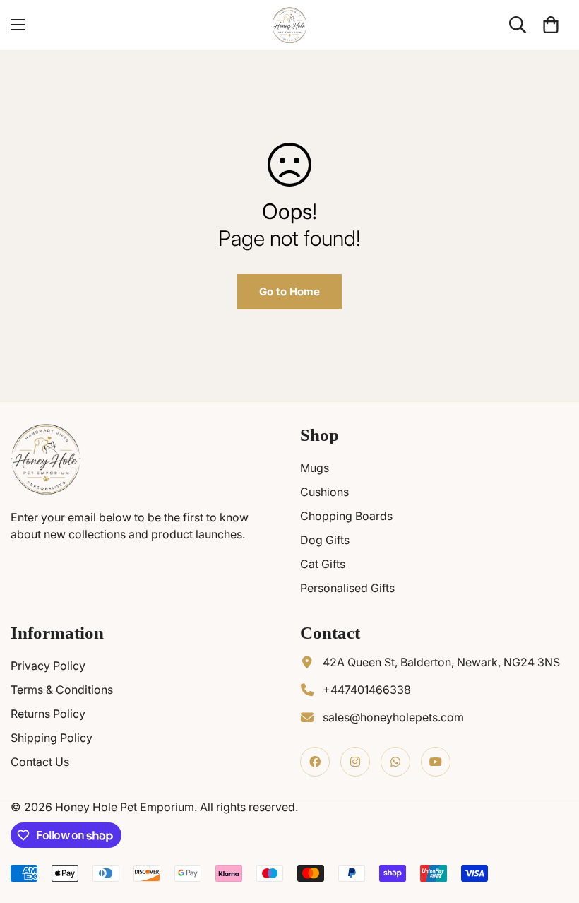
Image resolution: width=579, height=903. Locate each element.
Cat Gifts (322, 564)
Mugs (314, 468)
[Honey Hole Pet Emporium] (289, 25)
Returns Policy (48, 714)
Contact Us (40, 762)
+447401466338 (367, 690)
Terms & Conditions (62, 690)
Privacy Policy (48, 666)
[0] (550, 24)
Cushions (324, 492)
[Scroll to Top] (551, 826)
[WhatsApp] (395, 762)
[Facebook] (315, 762)
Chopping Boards (346, 516)
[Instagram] (355, 762)
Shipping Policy (51, 738)
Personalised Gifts (347, 588)
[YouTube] (435, 762)
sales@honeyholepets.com (393, 717)
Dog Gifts (325, 540)
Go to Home (289, 291)
